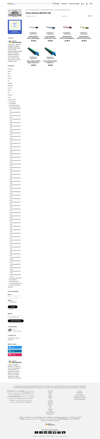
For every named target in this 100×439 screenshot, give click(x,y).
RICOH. (9, 90)
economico (26, 393)
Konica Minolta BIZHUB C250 (15, 147)
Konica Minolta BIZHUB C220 (15, 123)
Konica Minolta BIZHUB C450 (15, 227)
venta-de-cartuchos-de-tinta (14, 398)
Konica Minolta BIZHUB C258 (15, 168)
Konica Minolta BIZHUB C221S (15, 130)
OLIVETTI (10, 88)
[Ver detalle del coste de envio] (10, 330)
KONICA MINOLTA (12, 99)
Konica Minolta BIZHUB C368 (15, 223)
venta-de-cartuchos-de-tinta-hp (21, 400)
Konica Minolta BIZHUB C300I (15, 192)
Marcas (10, 300)
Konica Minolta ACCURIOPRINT (12, 102)
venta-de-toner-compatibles (23, 402)
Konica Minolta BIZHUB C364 (15, 220)
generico (17, 394)
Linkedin (13, 351)
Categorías (55, 3)
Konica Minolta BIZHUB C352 (15, 206)
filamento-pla (12, 394)
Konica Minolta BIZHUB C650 (15, 251)
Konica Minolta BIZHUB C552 (15, 244)
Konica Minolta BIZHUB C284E (15, 182)
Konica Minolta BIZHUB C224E (15, 137)
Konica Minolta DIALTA (14, 281)
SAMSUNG (10, 85)
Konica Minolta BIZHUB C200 (15, 116)
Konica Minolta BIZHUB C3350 (15, 272)
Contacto (64, 3)
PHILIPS (10, 78)
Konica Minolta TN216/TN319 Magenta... (67, 37)
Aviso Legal (79, 394)
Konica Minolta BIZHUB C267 (15, 171)
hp (20, 394)
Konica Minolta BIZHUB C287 (15, 185)
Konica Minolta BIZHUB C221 (15, 126)
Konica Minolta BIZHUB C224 (15, 133)
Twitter (12, 347)
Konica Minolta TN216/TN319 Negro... (33, 37)
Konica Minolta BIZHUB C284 (15, 178)
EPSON (9, 76)
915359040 (72, 417)
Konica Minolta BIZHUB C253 (15, 164)
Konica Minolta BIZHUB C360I (15, 216)
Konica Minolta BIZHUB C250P (15, 151)
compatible (21, 391)
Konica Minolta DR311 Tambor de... (50, 61)
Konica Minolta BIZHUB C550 (15, 240)
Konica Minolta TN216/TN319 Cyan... (50, 37)
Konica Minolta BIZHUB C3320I (15, 268)
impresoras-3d (30, 394)
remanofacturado (15, 396)
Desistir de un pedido (79, 399)
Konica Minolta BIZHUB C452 (15, 234)
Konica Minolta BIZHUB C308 (15, 196)
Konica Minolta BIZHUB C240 (15, 144)
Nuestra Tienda (74, 3)
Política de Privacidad (79, 396)
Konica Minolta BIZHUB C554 (15, 247)
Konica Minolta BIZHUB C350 (15, 199)
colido (16, 391)
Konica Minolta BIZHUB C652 (15, 254)
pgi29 (8, 396)
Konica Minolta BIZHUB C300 (15, 189)
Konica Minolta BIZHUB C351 (15, 202)
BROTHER (10, 69)
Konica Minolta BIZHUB (14, 105)
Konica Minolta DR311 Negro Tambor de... (33, 61)
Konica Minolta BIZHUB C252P (15, 161)
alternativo (10, 391)
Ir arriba (80, 391)
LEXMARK (10, 83)
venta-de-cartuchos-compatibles (27, 396)
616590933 (79, 417)
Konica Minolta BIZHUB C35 (15, 113)
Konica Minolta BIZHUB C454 (15, 237)
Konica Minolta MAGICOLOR (15, 283)
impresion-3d (24, 394)
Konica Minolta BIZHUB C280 (15, 175)
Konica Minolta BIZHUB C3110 (15, 261)
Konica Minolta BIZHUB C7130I (15, 275)
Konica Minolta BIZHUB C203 (15, 120)
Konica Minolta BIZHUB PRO (15, 278)
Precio (9, 294)
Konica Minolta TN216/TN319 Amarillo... (84, 37)
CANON (9, 71)
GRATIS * (14, 329)
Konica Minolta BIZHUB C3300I (15, 265)
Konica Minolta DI (13, 279)
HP (8, 81)
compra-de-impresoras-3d (17, 393)
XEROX (9, 97)
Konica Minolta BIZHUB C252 (15, 158)
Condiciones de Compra (80, 397)
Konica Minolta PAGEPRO (14, 285)
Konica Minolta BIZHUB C (14, 107)
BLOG (82, 3)
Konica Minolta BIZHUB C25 (15, 109)
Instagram (13, 355)
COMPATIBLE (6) (12, 302)
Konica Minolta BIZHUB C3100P (15, 258)
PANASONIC (10, 287)
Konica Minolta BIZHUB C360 (15, 213)
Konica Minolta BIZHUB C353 (15, 209)
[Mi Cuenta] (86, 3)
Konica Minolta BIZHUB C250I (15, 154)
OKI (9, 92)
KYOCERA (10, 95)
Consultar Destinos (17, 331)
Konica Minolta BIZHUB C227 (15, 140)
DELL (9, 74)
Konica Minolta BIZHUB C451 (15, 230)
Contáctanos (79, 392)
